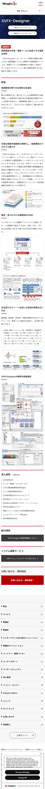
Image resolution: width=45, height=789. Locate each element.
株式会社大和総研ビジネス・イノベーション (20, 503)
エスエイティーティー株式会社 (15, 514)
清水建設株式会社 (10, 518)
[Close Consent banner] (41, 754)
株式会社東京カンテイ (12, 507)
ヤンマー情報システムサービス (15, 483)
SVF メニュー (22, 11)
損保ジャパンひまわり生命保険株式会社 (19, 510)
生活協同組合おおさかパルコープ (16, 495)
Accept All (22, 778)
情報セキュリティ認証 (33, 749)
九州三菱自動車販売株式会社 (14, 487)
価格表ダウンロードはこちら (23, 33)
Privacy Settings (23, 772)
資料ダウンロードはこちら (22, 27)
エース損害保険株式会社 (12, 491)
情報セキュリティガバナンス (11, 749)
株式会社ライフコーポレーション (16, 499)
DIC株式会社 (8, 480)
